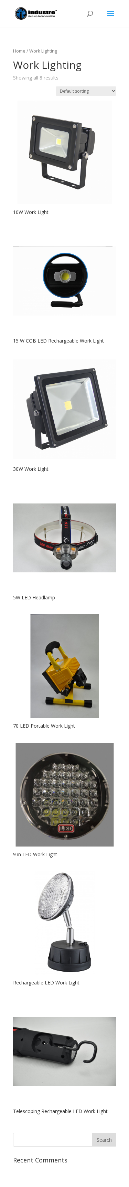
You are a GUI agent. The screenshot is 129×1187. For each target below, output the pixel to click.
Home (19, 51)
